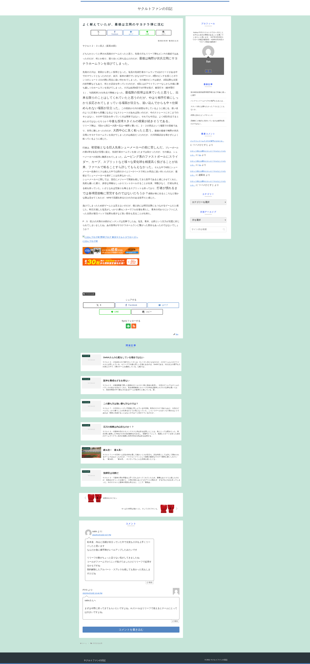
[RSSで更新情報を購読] (133, 326)
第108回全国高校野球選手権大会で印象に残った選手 (208, 93)
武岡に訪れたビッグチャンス (202, 115)
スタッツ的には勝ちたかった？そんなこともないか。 (208, 107)
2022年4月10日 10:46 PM (92, 593)
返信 (150, 582)
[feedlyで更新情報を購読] (128, 326)
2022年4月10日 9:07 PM (101, 535)
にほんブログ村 (90, 241)
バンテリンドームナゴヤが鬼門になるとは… (208, 101)
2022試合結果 (89, 294)
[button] (163, 32)
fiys (208, 61)
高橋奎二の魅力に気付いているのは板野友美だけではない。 (208, 122)
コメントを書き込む (131, 629)
